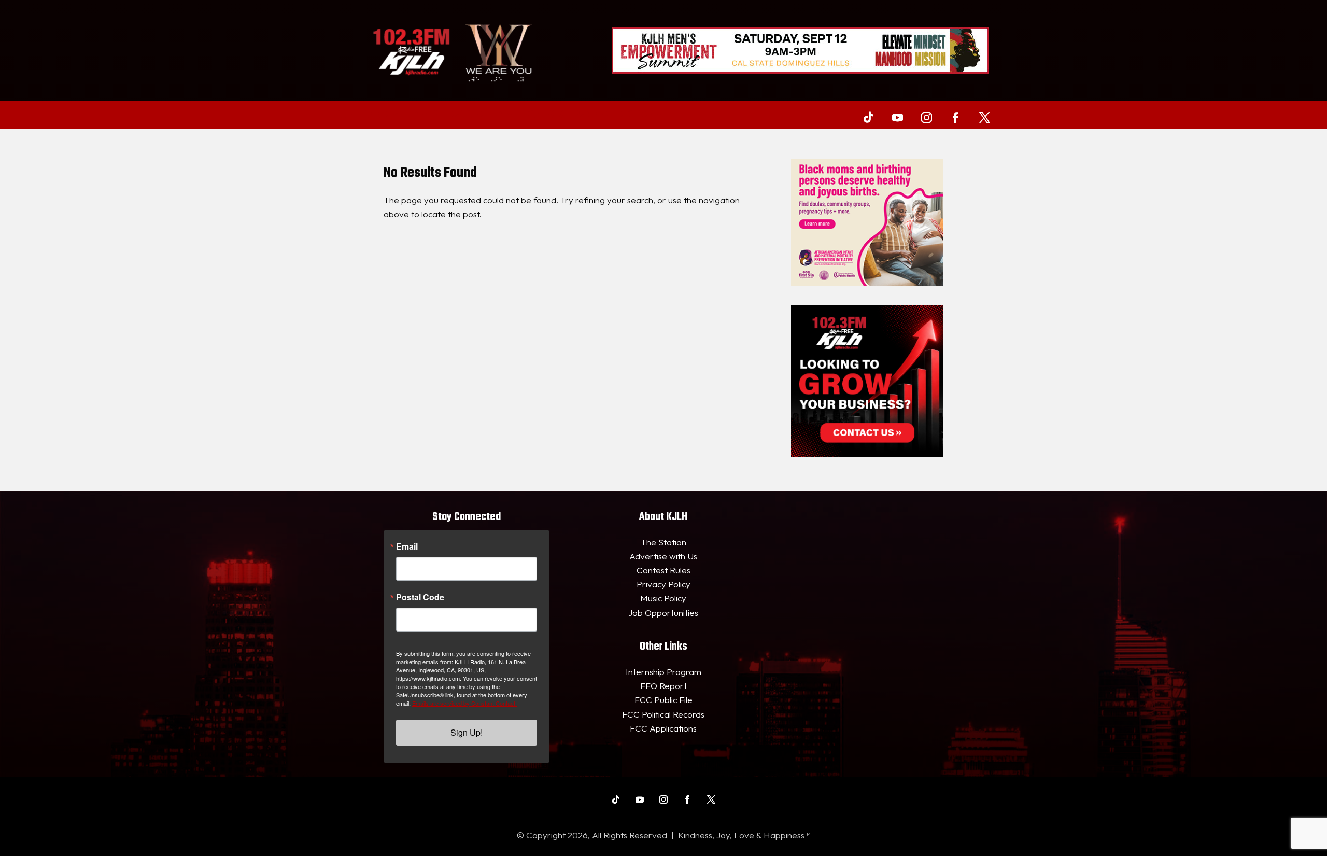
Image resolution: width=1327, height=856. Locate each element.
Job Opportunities (663, 612)
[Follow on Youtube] (897, 117)
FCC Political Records (663, 714)
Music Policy (663, 598)
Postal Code (420, 597)
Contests (544, 115)
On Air (376, 115)
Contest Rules (663, 570)
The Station (663, 542)
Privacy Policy (663, 584)
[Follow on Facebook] (955, 117)
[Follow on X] (984, 117)
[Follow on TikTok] (868, 117)
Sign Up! (466, 732)
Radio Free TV (476, 115)
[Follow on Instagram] (926, 117)
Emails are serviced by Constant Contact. (464, 703)
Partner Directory (614, 115)
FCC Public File (663, 699)
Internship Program (663, 671)
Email (407, 546)
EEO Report (663, 685)
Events (424, 115)
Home (342, 115)
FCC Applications (663, 728)
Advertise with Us (663, 556)
